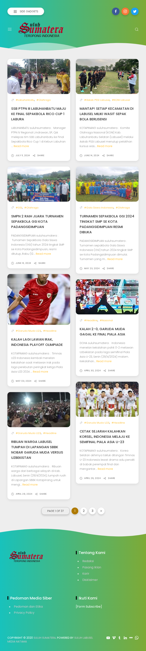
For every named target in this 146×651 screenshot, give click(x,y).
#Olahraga (43, 100)
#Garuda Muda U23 (28, 331)
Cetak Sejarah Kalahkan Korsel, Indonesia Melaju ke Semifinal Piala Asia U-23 (105, 436)
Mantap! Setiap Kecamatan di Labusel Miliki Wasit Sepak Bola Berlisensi (106, 113)
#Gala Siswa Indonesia (98, 207)
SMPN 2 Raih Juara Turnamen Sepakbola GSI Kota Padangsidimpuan (37, 221)
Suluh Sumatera (45, 638)
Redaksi (88, 561)
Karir (85, 573)
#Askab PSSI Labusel (97, 100)
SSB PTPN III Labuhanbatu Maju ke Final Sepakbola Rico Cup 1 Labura (38, 113)
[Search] (137, 29)
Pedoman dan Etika (28, 606)
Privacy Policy (24, 612)
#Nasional (106, 320)
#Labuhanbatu (25, 100)
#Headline (49, 331)
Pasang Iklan (91, 567)
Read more (21, 146)
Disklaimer (90, 580)
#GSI (19, 207)
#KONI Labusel (121, 100)
